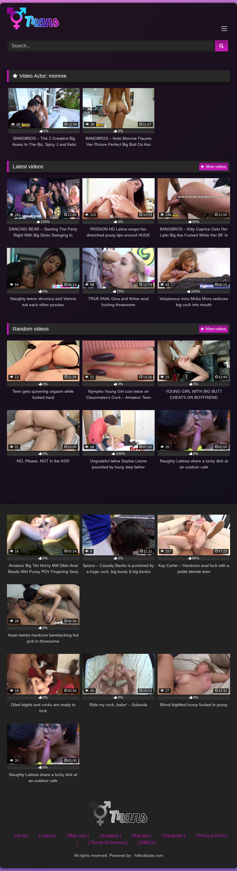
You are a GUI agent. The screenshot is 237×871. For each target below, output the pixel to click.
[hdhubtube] (118, 19)
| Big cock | (77, 835)
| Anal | (21, 835)
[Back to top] (219, 853)
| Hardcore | (173, 835)
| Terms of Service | (107, 842)
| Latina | (47, 835)
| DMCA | (147, 842)
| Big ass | (141, 835)
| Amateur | (110, 835)
